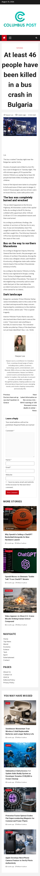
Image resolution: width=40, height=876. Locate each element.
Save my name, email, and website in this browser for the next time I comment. (20, 484)
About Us (7, 672)
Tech (5, 652)
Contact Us (7, 674)
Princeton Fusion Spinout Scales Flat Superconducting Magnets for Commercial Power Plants (20, 818)
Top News (19, 48)
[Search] (36, 38)
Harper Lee (10, 115)
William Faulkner (21, 543)
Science (6, 649)
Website (9, 475)
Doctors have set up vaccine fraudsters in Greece (11, 398)
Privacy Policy (8, 682)
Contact (6, 660)
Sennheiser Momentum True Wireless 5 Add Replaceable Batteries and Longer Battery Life (20, 731)
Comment (10, 431)
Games (8, 745)
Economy (6, 647)
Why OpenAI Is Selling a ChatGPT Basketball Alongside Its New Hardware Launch (18, 537)
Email (8, 467)
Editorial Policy (9, 680)
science (8, 790)
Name (8, 460)
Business (9, 832)
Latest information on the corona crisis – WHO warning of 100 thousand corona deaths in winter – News (28, 402)
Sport (5, 655)
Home (5, 639)
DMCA (6, 677)
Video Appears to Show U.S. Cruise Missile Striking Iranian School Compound (19, 618)
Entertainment (8, 657)
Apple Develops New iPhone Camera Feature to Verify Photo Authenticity (19, 860)
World (5, 644)
